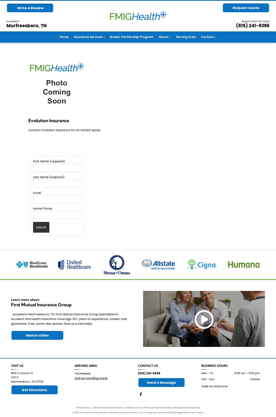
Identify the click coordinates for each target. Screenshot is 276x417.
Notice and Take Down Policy (158, 407)
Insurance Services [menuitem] (89, 37)
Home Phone (42, 208)
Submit (41, 227)
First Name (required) (49, 161)
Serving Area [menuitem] (186, 37)
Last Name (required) (49, 177)
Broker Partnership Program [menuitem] (131, 37)
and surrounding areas (91, 378)
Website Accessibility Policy (187, 407)
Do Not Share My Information (108, 407)
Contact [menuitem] (207, 37)
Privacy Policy (83, 407)
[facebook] (141, 394)
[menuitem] (169, 37)
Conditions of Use (133, 407)
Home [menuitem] (64, 37)
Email (37, 193)
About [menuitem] (163, 37)
